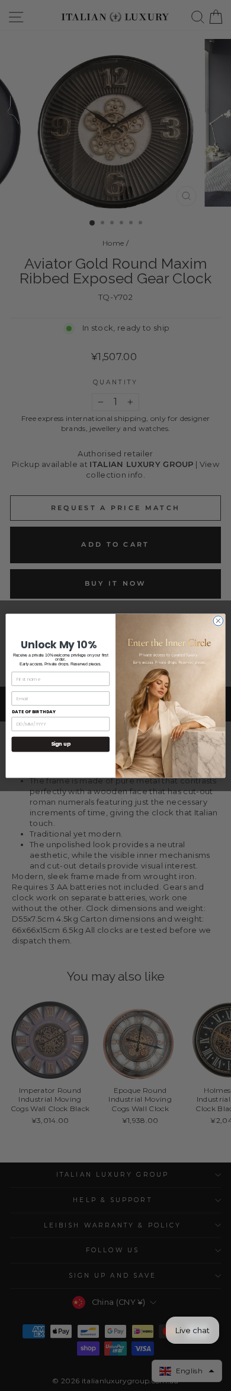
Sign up (60, 743)
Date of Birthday (34, 711)
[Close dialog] (218, 621)
